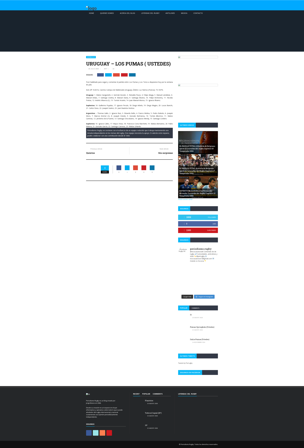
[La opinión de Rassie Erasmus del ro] (193, 284)
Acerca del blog (127, 13)
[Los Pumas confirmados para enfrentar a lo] (212, 278)
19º (146, 425)
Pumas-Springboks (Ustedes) (202, 327)
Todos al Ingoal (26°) (153, 413)
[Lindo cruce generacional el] (183, 278)
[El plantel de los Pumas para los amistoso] (212, 290)
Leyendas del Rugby (150, 13)
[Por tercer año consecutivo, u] (193, 272)
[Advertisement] (152, 33)
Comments (195, 308)
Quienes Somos (107, 13)
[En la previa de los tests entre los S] (212, 266)
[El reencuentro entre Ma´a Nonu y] (203, 284)
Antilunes (170, 13)
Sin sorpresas (165, 153)
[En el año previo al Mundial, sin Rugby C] (203, 290)
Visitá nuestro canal (185, 199)
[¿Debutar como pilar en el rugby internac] (203, 278)
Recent (136, 394)
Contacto (198, 13)
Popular (183, 308)
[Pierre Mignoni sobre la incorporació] (212, 284)
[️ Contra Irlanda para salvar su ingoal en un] (183, 266)
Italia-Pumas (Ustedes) (199, 339)
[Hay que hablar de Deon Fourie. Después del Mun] (183, 272)
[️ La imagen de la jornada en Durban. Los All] (212, 272)
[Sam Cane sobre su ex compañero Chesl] (193, 266)
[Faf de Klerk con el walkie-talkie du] (193, 290)
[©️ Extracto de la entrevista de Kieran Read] (183, 290)
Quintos (90, 153)
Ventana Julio (91, 57)
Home (91, 13)
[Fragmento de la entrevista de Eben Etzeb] (183, 284)
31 (191, 315)
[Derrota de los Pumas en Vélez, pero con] (193, 278)
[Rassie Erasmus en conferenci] (203, 266)
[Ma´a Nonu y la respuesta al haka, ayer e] (203, 272)
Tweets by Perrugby (185, 363)
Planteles (149, 400)
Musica (184, 13)
